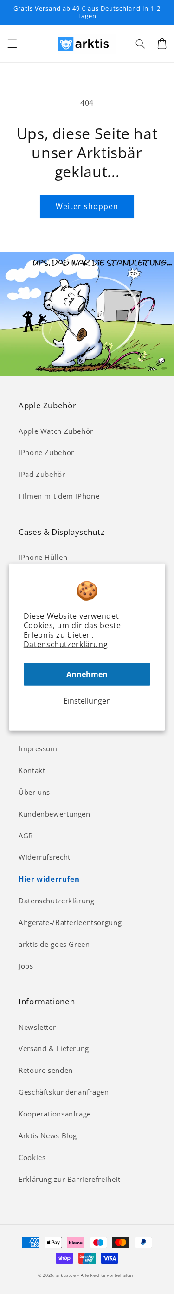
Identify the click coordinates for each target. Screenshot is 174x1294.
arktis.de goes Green (54, 944)
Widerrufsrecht (45, 857)
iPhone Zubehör (46, 452)
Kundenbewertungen (54, 813)
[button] (12, 43)
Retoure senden (46, 1070)
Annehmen (87, 674)
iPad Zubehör (42, 474)
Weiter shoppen (87, 206)
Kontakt (32, 770)
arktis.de (66, 1275)
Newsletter (37, 1027)
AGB (26, 835)
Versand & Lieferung (54, 1048)
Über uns (34, 792)
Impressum (38, 748)
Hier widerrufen (49, 878)
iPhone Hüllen (43, 557)
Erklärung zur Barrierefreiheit (70, 1179)
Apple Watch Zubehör (56, 431)
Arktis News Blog (48, 1135)
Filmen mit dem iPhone (59, 496)
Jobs (26, 965)
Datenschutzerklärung (66, 644)
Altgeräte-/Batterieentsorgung (70, 922)
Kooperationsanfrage (55, 1113)
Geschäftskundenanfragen (64, 1092)
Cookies (32, 1157)
